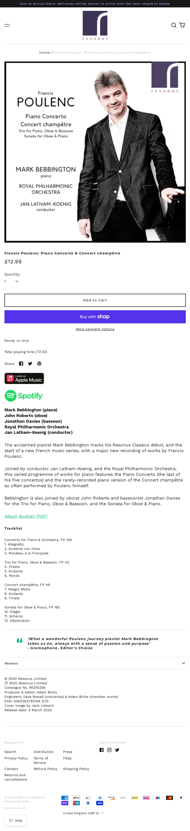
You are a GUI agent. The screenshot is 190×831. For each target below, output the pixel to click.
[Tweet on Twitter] (30, 363)
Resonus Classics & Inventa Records (24, 799)
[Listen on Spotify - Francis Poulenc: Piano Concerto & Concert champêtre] (95, 396)
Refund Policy (45, 769)
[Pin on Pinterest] (39, 363)
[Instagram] (109, 750)
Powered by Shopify (15, 808)
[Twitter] (117, 750)
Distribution (44, 752)
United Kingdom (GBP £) (81, 813)
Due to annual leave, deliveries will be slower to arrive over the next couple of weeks (95, 3)
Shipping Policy (76, 769)
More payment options (95, 329)
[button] (174, 25)
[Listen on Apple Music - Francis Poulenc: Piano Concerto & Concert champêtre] (95, 378)
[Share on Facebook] (21, 363)
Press (67, 752)
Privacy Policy (16, 758)
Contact (11, 769)
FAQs (67, 758)
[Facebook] (101, 750)
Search (10, 752)
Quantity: (12, 274)
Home (44, 52)
